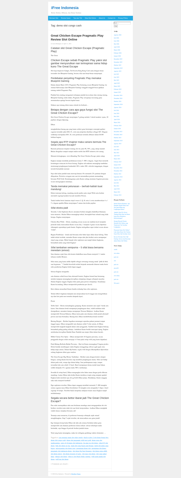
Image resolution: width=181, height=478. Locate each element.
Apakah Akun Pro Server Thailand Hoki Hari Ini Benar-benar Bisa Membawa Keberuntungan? (122, 215)
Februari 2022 (117, 195)
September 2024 (118, 104)
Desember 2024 (118, 95)
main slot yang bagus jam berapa (82, 445)
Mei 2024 (116, 116)
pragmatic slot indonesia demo (61, 451)
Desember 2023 (118, 131)
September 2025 (118, 68)
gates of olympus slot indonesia (71, 443)
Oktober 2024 (117, 101)
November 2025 (118, 62)
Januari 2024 (117, 128)
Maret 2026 (117, 50)
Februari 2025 (117, 89)
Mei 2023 (116, 152)
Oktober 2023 (117, 137)
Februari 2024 (117, 125)
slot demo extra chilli (99, 451)
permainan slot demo (99, 448)
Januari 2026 (117, 56)
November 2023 (118, 134)
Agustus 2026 (117, 35)
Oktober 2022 (117, 174)
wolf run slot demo (62, 459)
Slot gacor (116, 283)
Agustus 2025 (117, 71)
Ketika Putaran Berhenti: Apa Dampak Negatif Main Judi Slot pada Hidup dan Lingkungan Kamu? (122, 206)
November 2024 (118, 98)
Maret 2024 (117, 122)
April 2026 (117, 47)
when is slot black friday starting (79, 456)
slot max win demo (88, 454)
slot (115, 261)
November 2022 (118, 171)
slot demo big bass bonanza (82, 451)
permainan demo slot (83, 448)
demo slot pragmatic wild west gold (79, 440)
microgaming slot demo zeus (65, 448)
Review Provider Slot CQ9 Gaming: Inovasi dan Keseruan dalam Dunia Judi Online (122, 239)
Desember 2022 (118, 168)
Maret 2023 (117, 159)
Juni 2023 (116, 149)
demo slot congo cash (58, 440)
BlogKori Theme (76, 474)
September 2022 (118, 177)
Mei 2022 (116, 186)
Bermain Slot (53, 18)
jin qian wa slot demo (90, 443)
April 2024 (117, 119)
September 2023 (118, 140)
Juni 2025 (116, 77)
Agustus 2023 (117, 143)
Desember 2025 (118, 59)
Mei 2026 (116, 44)
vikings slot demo (61, 456)
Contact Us (111, 18)
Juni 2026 (116, 41)
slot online (117, 253)
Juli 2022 (116, 183)
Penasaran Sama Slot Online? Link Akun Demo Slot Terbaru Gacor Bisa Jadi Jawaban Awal (122, 232)
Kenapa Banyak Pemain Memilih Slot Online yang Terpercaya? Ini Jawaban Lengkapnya (121, 224)
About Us (102, 18)
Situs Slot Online (90, 18)
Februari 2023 (117, 162)
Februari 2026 (117, 53)
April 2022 (117, 189)
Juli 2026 (116, 38)
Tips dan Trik (77, 18)
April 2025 (117, 83)
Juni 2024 (116, 113)
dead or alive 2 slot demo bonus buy (96, 437)
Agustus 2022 (117, 180)
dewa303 (116, 268)
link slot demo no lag (63, 445)
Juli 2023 (116, 146)
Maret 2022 (117, 192)
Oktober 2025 (117, 65)
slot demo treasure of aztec (72, 454)
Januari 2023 (117, 165)
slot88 (115, 249)
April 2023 (117, 156)
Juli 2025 (116, 74)
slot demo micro (56, 454)
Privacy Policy (123, 18)
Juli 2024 (116, 110)
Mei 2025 (116, 80)
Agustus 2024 (117, 107)
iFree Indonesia (65, 8)
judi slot (116, 257)
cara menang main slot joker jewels (71, 437)
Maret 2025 (117, 86)
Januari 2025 (117, 92)
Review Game (66, 18)
